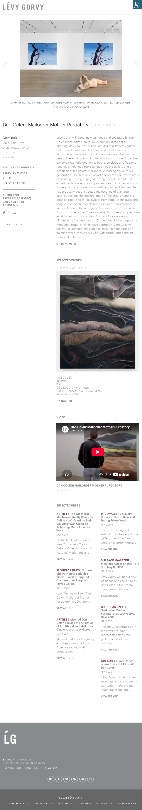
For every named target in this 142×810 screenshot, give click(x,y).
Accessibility (104, 803)
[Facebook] (58, 779)
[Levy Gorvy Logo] (10, 743)
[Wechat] (74, 779)
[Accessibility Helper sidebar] (137, 4)
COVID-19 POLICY (126, 803)
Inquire (67, 401)
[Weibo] (82, 779)
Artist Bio (10, 205)
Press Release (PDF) (17, 198)
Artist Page (11, 195)
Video (7, 178)
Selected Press (14, 183)
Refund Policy (68, 803)
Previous (5, 65)
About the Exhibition (19, 167)
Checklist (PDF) (14, 201)
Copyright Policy (20, 803)
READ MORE (69, 244)
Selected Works (15, 172)
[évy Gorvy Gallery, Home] (23, 6)
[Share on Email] (14, 213)
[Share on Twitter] (4, 212)
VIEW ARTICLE (64, 558)
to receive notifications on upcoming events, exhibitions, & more (30, 763)
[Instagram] (50, 779)
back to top (14, 224)
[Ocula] (90, 779)
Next (136, 65)
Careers (86, 803)
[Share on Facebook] (9, 212)
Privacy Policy (45, 803)
